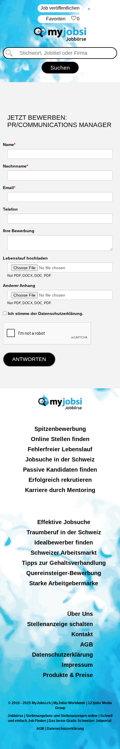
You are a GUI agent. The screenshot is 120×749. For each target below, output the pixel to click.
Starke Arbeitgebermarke (63, 583)
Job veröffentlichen (60, 8)
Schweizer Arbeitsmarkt (64, 552)
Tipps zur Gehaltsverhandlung (64, 563)
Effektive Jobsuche (63, 522)
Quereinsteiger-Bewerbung (63, 573)
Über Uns (80, 614)
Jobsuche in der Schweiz (60, 459)
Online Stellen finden (60, 439)
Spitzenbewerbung (60, 429)
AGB (86, 644)
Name (8, 144)
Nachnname (15, 166)
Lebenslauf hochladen (25, 258)
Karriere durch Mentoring (60, 490)
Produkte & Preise (68, 675)
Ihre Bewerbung (18, 230)
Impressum (77, 665)
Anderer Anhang (19, 285)
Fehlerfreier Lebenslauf (60, 449)
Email (8, 187)
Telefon (10, 209)
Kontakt (82, 634)
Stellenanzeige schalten (60, 624)
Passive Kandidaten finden (60, 469)
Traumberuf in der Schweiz (64, 532)
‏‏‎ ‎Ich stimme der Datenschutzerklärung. (45, 313)
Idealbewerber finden (63, 542)
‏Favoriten (63, 18)
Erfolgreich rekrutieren (60, 480)
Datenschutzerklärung (62, 654)
